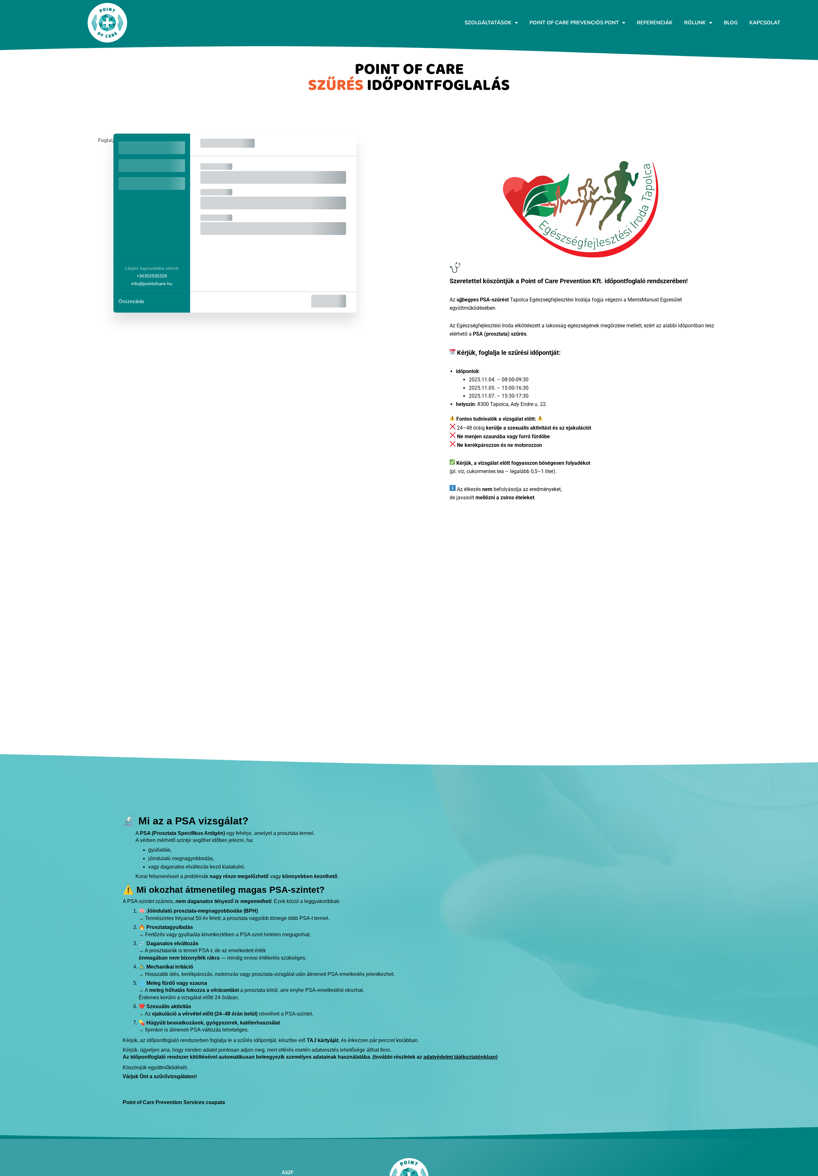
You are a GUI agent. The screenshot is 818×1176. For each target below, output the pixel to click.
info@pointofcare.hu (151, 283)
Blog (731, 22)
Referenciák (655, 22)
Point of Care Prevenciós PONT (574, 22)
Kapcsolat (764, 22)
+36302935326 (151, 275)
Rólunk (695, 22)
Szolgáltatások (488, 22)
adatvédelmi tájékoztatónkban (459, 1057)
